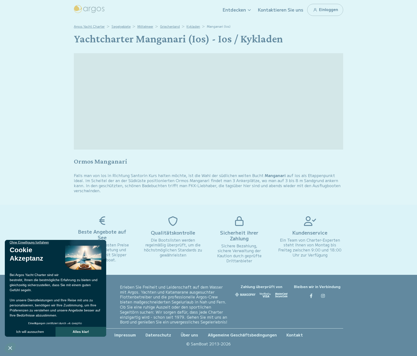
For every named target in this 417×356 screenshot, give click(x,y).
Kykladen (193, 26)
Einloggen (328, 9)
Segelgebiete (121, 26)
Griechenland (170, 26)
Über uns (189, 335)
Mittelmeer (145, 26)
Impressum (125, 335)
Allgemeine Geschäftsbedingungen (242, 335)
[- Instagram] (323, 296)
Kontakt (294, 335)
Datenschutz (158, 335)
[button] (237, 9)
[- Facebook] (311, 296)
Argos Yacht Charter (89, 26)
